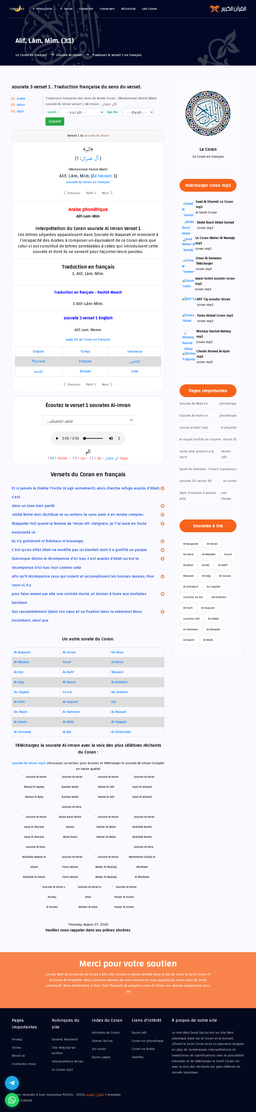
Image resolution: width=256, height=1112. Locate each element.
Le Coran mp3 (62, 1069)
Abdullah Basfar (142, 837)
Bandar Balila (70, 796)
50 (52, 458)
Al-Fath (19, 702)
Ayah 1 (91, 193)
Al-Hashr (20, 722)
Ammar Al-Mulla (106, 837)
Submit (55, 121)
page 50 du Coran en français (88, 339)
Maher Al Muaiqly (106, 877)
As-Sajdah (21, 692)
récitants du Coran (106, 1032)
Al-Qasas (69, 682)
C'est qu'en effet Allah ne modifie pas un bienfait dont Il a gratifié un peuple (79, 549)
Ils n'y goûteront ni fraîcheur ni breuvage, (48, 541)
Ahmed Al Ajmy (34, 796)
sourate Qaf (191, 618)
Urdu (135, 371)
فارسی (135, 361)
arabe (21, 98)
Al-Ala (67, 732)
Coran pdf (86, 9)
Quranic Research (65, 1039)
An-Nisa (117, 652)
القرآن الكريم (95, 1094)
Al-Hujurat (70, 702)
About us (18, 1055)
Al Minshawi (142, 877)
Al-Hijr (19, 672)
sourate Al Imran (96, 136)
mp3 (20, 111)
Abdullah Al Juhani (34, 877)
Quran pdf (139, 1032)
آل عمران (89, 158)
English (38, 351)
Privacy (17, 1039)
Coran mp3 (107, 9)
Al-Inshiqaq (22, 732)
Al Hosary (52, 907)
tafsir (68, 9)
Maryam (117, 672)
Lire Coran (149, 9)
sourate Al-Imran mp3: (29, 763)
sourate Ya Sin (193, 597)
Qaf (113, 702)
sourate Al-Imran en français (88, 182)
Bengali (85, 371)
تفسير (38, 371)
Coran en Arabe (143, 1049)
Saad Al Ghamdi (142, 796)
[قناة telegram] (12, 1083)
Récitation (128, 9)
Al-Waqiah (118, 712)
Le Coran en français (31, 55)
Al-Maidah (21, 662)
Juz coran (99, 1049)
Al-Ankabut (119, 682)
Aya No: (112, 112)
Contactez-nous (24, 1064)
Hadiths (138, 1057)
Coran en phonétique (148, 1041)
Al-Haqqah (118, 722)
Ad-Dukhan (119, 692)
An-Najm (20, 712)
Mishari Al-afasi (88, 907)
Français (85, 361)
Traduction (44, 9)
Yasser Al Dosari (124, 907)
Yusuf (67, 662)
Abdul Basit (70, 837)
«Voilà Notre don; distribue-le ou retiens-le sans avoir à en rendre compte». (78, 514)
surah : (52, 112)
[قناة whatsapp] (12, 1100)
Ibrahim (117, 662)
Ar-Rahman (71, 712)
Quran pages (101, 1057)
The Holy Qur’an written (64, 1050)
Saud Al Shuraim (34, 837)
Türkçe (85, 351)
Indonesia (134, 351)
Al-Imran (101, 176)
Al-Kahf (68, 672)
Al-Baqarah (22, 652)
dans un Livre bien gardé (33, 505)
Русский (38, 361)
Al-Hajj (19, 682)
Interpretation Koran (67, 1061)
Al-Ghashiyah (121, 732)
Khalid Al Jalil (106, 796)
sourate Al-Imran (69, 55)
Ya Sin (67, 692)
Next (106, 193)
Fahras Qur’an (102, 1041)
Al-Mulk (68, 722)
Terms (16, 1047)
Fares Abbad (70, 877)
